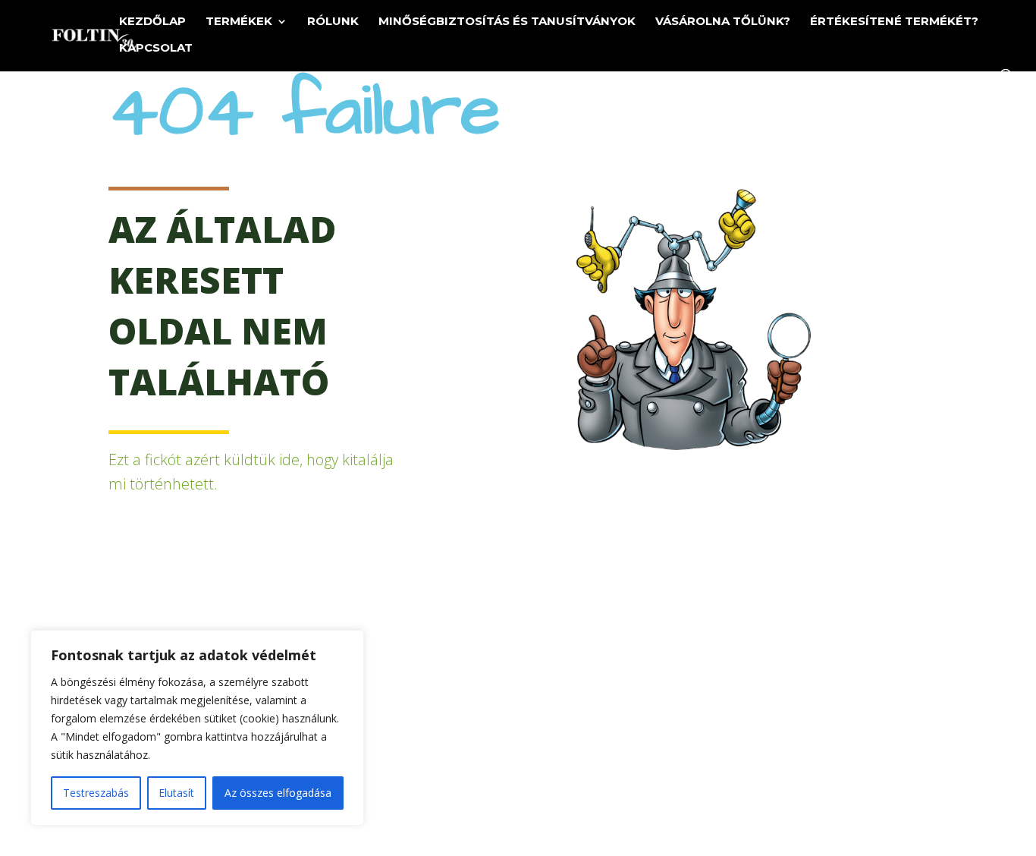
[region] (197, 728)
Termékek (239, 22)
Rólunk (333, 22)
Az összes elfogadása (277, 792)
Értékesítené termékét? (894, 22)
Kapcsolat (156, 48)
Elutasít (176, 792)
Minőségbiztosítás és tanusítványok (507, 22)
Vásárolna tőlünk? (722, 22)
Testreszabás (96, 792)
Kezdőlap (152, 22)
